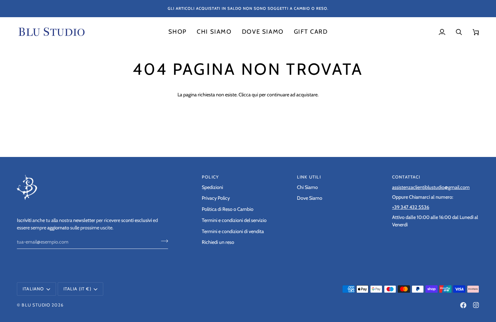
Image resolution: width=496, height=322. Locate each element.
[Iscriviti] (162, 241)
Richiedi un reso (218, 242)
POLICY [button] (210, 177)
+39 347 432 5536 (410, 207)
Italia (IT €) (77, 288)
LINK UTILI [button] (309, 177)
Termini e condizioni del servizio (234, 220)
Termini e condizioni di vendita (233, 231)
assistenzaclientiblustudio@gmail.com (431, 187)
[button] (177, 32)
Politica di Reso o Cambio (227, 209)
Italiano (33, 288)
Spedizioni (212, 187)
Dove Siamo (309, 198)
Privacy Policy (216, 198)
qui (255, 95)
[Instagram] (476, 305)
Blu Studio (36, 305)
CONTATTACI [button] (406, 177)
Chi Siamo (307, 187)
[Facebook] (463, 305)
